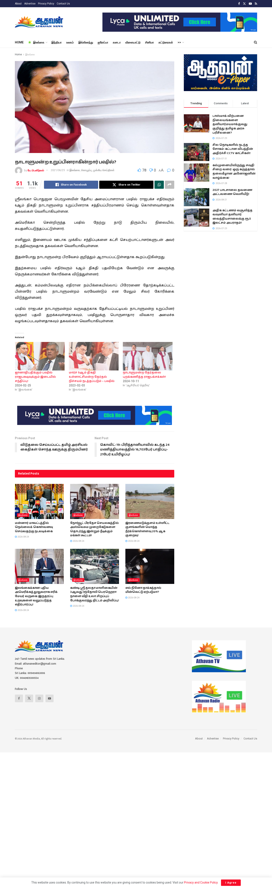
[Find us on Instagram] (39, 698)
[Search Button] (255, 42)
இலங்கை (38, 42)
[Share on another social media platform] (169, 185)
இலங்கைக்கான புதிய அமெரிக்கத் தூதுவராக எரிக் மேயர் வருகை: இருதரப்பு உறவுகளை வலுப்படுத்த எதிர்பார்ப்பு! (36, 596)
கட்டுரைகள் (166, 42)
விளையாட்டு (132, 42)
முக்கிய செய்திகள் (103, 170)
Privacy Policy (46, 3)
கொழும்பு (86, 170)
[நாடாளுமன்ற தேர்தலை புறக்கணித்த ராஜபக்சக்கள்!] (148, 356)
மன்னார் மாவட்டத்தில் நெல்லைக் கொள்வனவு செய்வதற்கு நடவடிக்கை (34, 527)
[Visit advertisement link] (179, 22)
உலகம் (70, 42)
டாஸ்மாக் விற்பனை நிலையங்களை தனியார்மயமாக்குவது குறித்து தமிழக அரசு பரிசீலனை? (229, 124)
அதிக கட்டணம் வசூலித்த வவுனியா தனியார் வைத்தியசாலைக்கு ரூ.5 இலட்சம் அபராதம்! (232, 216)
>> (179, 42)
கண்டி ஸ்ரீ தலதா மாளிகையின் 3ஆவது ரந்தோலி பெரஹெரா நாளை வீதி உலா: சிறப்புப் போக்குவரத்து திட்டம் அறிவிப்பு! (94, 594)
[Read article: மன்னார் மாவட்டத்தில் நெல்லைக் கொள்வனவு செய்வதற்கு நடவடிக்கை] (39, 501)
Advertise (29, 3)
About (18, 3)
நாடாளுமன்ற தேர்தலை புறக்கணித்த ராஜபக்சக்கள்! (144, 374)
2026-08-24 (23, 536)
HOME (19, 42)
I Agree (231, 882)
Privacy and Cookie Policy (201, 882)
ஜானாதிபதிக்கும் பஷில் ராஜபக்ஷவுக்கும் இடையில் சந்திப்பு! (35, 376)
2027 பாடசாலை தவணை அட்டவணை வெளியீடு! (232, 192)
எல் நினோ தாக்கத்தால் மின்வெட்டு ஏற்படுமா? (143, 590)
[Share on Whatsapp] (159, 185)
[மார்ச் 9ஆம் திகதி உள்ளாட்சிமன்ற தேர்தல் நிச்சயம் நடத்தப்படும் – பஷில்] (94, 356)
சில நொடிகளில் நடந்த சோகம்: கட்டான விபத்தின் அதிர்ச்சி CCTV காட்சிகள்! (232, 149)
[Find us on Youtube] (250, 3)
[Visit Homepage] (39, 22)
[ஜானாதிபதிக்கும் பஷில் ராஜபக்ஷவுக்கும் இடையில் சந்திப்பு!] (40, 356)
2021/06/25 (58, 170)
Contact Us (63, 3)
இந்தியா (56, 42)
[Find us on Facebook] (239, 3)
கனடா (117, 42)
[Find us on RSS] (256, 3)
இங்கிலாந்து (85, 42)
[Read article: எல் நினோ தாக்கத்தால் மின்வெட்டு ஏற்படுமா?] (149, 566)
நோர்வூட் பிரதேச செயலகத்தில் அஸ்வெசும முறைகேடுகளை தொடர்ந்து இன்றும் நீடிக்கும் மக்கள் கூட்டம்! (94, 529)
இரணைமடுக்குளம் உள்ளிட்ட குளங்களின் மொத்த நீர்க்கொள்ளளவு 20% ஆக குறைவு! (147, 529)
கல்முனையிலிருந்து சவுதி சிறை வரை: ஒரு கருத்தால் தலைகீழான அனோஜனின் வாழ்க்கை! (234, 171)
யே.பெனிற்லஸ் (36, 170)
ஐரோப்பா (103, 42)
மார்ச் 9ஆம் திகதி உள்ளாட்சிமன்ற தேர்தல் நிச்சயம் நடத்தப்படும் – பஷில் (92, 376)
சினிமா (149, 42)
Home (18, 54)
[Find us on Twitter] (244, 3)
